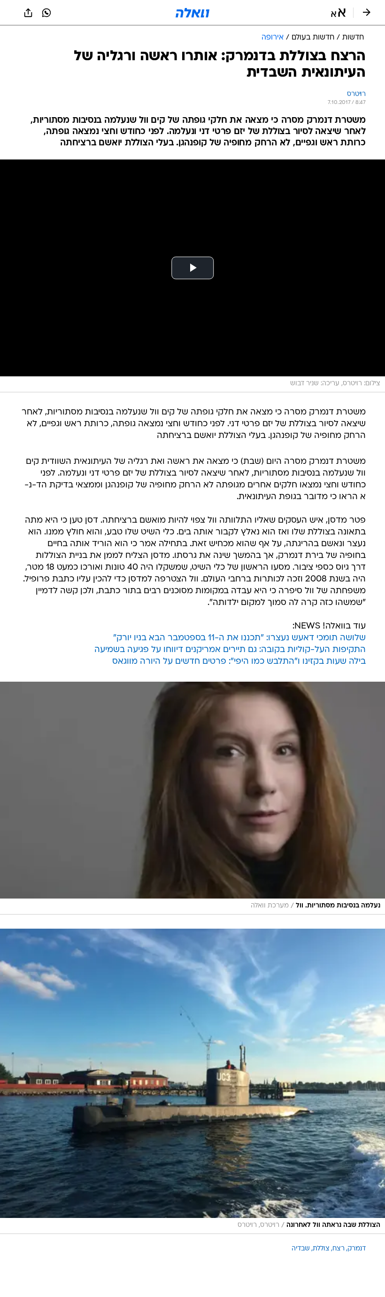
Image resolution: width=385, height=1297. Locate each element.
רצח (338, 1249)
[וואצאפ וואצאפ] (46, 12)
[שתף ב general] (28, 13)
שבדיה (301, 1249)
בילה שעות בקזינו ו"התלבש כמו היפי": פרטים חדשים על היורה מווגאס (239, 661)
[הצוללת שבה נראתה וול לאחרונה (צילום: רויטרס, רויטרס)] (192, 1081)
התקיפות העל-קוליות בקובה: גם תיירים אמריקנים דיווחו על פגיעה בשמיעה (230, 649)
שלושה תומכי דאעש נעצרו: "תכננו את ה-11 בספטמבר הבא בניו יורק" (239, 638)
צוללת (321, 1249)
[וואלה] (192, 12)
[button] (338, 12)
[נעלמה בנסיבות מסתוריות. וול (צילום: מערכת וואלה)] (192, 798)
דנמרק (356, 1249)
